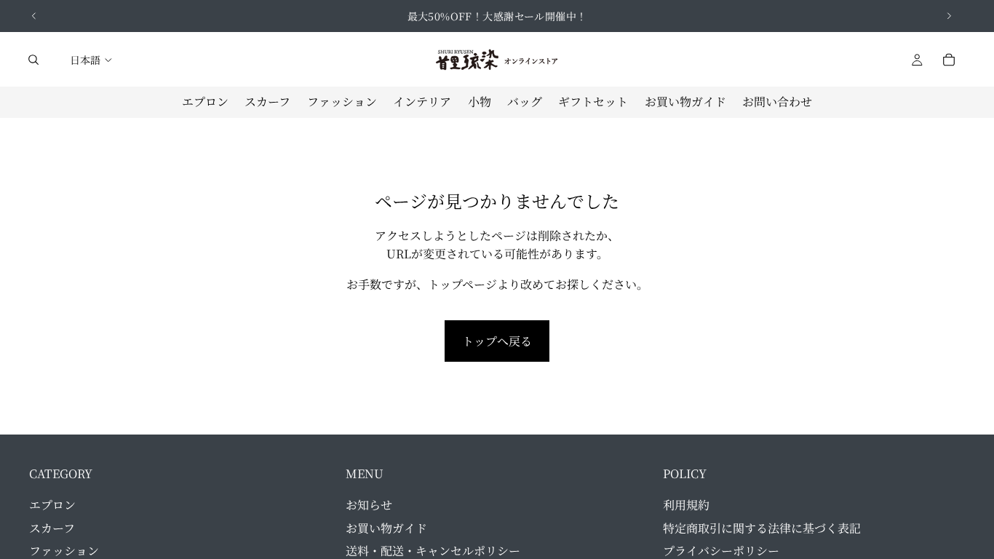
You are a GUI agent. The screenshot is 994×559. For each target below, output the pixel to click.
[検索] (33, 60)
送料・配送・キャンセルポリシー (433, 550)
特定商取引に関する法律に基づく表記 (762, 528)
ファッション (64, 550)
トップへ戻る (497, 341)
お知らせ (369, 504)
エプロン (52, 504)
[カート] (949, 60)
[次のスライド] (949, 16)
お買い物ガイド (386, 528)
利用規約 (686, 504)
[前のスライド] (34, 16)
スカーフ (52, 528)
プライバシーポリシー (721, 550)
